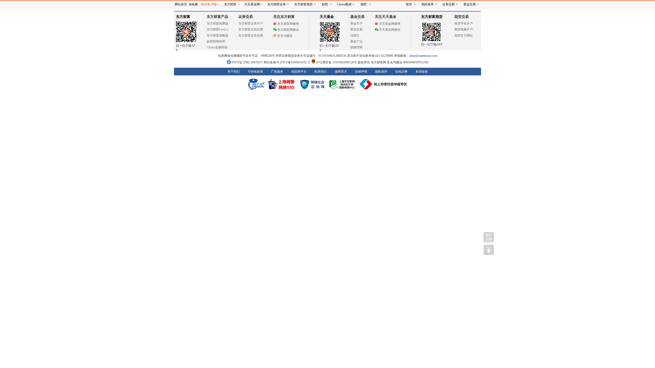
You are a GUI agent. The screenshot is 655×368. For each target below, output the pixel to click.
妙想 (325, 4)
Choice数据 (344, 4)
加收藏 (193, 4)
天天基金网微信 (389, 29)
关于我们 (233, 71)
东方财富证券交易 (250, 35)
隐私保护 (381, 71)
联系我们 (320, 71)
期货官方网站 (463, 35)
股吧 (364, 4)
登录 (409, 4)
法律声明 (361, 71)
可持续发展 (255, 71)
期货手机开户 (463, 23)
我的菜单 (427, 4)
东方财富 (183, 17)
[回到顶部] (489, 250)
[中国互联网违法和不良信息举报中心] (383, 84)
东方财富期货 (432, 17)
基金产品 (356, 41)
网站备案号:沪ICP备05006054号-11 (287, 62)
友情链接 (422, 71)
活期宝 (354, 35)
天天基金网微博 (389, 24)
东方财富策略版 (217, 35)
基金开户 (356, 23)
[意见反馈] (489, 237)
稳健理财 (356, 47)
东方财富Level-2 (217, 29)
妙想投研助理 (216, 41)
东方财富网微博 (288, 24)
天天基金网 (252, 4)
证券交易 (448, 4)
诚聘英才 (341, 71)
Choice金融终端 (217, 47)
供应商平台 (299, 71)
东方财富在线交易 (250, 29)
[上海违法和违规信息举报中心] (343, 84)
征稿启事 (401, 71)
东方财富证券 (276, 4)
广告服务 (277, 71)
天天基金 (327, 17)
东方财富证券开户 (250, 23)
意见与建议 (284, 36)
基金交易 (356, 29)
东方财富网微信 (288, 29)
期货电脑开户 (463, 29)
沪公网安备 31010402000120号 (336, 62)
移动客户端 (208, 4)
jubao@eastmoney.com (423, 55)
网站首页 (181, 4)
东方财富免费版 (217, 23)
